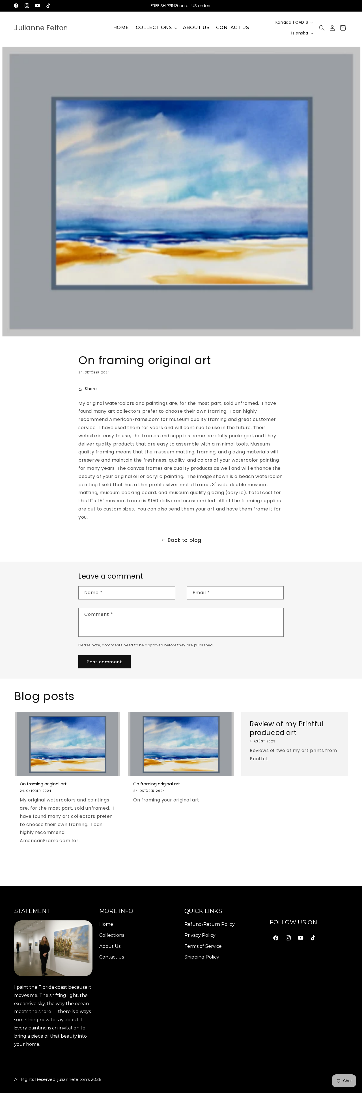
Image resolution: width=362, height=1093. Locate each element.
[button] (156, 27)
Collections (111, 935)
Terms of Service (203, 946)
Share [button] (91, 389)
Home (106, 924)
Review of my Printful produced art (287, 728)
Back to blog (184, 540)
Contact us (111, 957)
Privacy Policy (200, 935)
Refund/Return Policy (209, 924)
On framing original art (43, 784)
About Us (109, 946)
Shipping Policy (201, 957)
